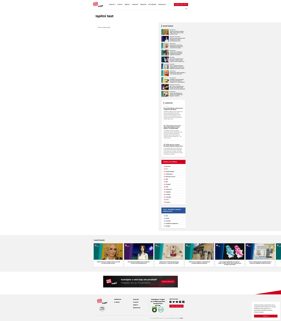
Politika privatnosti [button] (259, 312)
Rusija (167, 218)
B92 (167, 179)
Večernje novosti (170, 176)
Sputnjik (168, 197)
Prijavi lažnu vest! (176, 306)
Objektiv (168, 192)
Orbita (127, 4)
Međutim (143, 4)
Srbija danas (169, 174)
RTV (167, 199)
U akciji (119, 4)
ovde (108, 27)
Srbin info (169, 189)
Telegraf (168, 184)
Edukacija (161, 4)
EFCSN (157, 305)
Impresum (117, 299)
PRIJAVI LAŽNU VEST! (181, 4)
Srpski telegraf (170, 171)
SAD (167, 215)
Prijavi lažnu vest (168, 281)
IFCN (160, 303)
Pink (167, 187)
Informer (168, 166)
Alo (167, 169)
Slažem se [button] (265, 316)
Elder (181, 318)
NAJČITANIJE (168, 26)
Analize (111, 4)
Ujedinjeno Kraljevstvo (172, 223)
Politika (168, 194)
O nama (117, 302)
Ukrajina (168, 226)
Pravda (168, 202)
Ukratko (135, 4)
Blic (167, 181)
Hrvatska (168, 221)
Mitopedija (152, 4)
